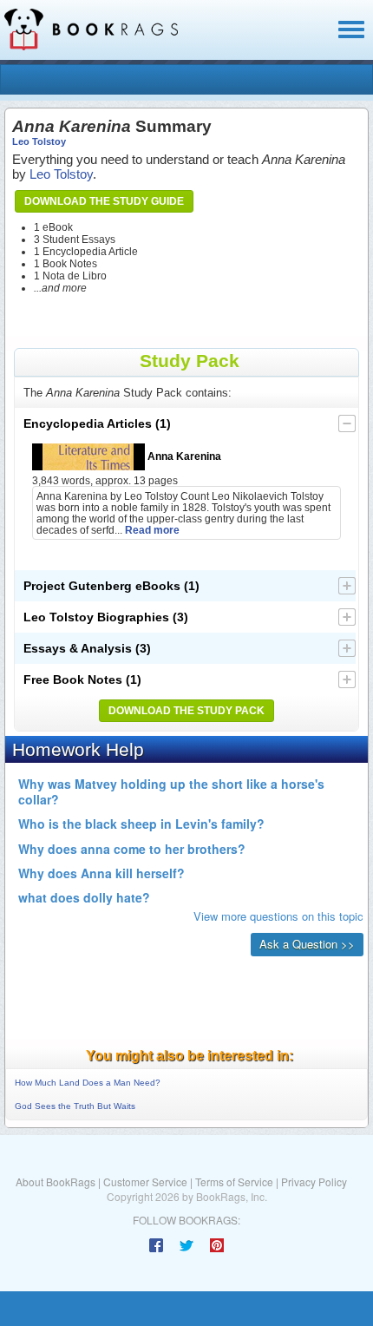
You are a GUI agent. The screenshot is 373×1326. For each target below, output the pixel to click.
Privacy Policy (314, 1181)
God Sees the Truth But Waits (75, 1106)
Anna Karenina (183, 456)
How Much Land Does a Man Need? (87, 1082)
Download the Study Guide (104, 201)
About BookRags (55, 1181)
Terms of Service (234, 1181)
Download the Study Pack (186, 711)
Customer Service (145, 1181)
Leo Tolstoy (39, 141)
